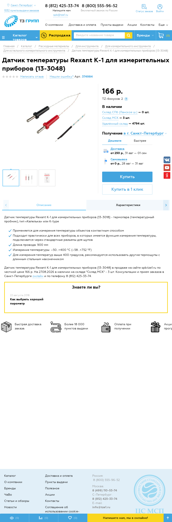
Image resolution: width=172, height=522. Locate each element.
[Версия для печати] (167, 78)
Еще (162, 25)
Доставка (117, 149)
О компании (54, 25)
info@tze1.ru (101, 507)
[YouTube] (167, 167)
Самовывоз (119, 159)
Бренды (10, 488)
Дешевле (114, 140)
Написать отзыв (32, 76)
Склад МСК (110, 118)
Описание (43, 205)
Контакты (147, 25)
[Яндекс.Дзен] (167, 175)
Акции (132, 25)
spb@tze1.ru (60, 14)
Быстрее (140, 140)
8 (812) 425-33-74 (62, 5)
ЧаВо (8, 494)
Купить (127, 176)
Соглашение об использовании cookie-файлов (62, 511)
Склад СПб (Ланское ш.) (119, 112)
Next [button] (166, 205)
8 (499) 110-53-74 (104, 490)
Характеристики (128, 205)
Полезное (52, 488)
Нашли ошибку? (62, 76)
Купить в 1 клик (127, 189)
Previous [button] (6, 205)
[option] (50, 127)
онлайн (38, 276)
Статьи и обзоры (16, 501)
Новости (10, 507)
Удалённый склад (115, 124)
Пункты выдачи (112, 25)
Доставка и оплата (82, 25)
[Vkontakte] (167, 160)
